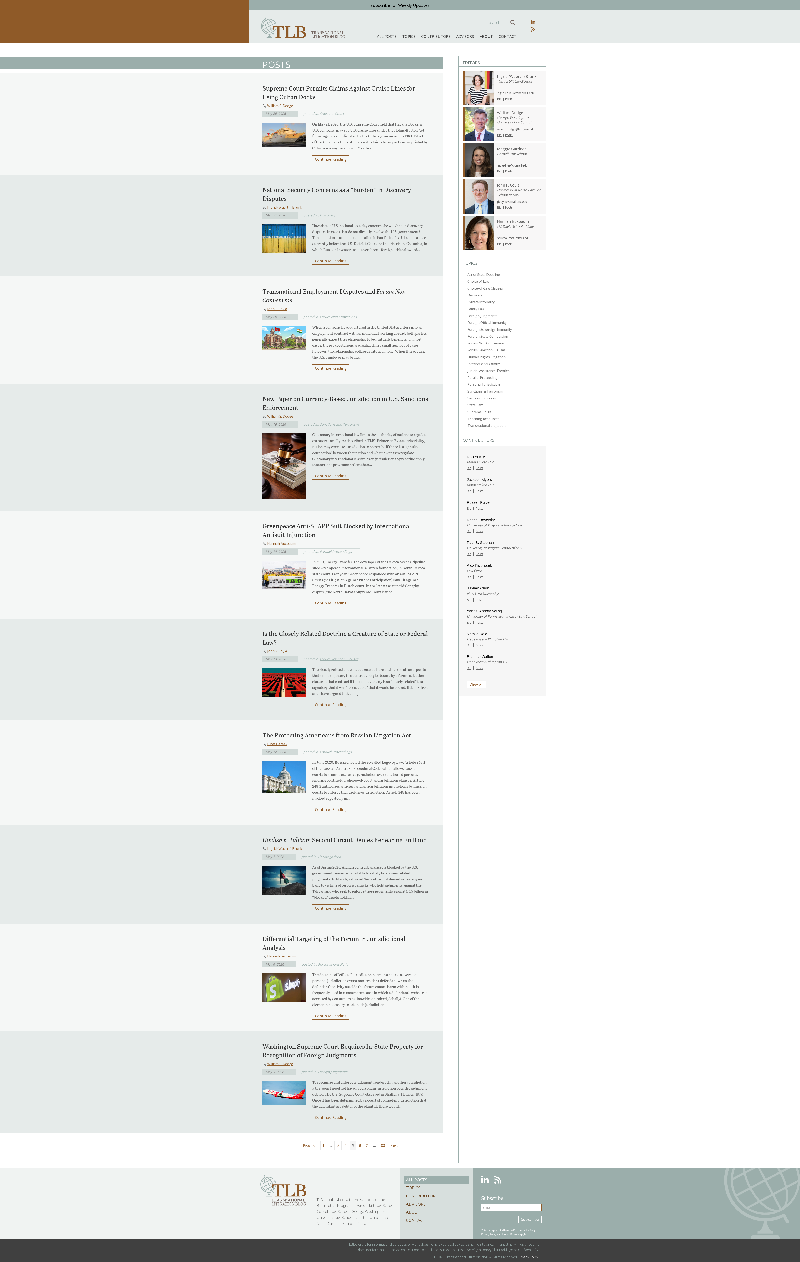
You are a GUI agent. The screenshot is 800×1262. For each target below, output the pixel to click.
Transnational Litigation (487, 425)
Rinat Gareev (277, 744)
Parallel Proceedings (336, 551)
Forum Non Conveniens (338, 317)
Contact (507, 36)
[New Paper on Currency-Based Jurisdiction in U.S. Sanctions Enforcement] (284, 464)
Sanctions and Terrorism (339, 424)
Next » (395, 1145)
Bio (499, 99)
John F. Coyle (277, 309)
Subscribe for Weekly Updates (400, 5)
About (486, 36)
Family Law (476, 309)
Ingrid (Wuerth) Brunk (284, 207)
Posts (509, 99)
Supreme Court (332, 113)
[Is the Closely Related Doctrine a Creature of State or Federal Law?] (284, 681)
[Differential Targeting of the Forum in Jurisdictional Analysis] (284, 986)
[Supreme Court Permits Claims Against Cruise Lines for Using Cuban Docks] (284, 133)
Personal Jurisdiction (334, 964)
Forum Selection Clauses (339, 659)
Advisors (465, 36)
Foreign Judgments (333, 1071)
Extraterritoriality (481, 302)
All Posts (386, 36)
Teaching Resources (483, 419)
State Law (475, 405)
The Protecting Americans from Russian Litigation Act (336, 735)
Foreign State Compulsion (488, 336)
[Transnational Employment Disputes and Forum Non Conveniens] (284, 336)
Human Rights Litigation (487, 357)
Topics (408, 36)
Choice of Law (478, 281)
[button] (512, 22)
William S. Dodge (280, 105)
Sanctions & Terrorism (485, 391)
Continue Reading (331, 159)
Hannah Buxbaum (281, 543)
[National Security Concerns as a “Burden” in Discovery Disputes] (284, 237)
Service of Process (482, 398)
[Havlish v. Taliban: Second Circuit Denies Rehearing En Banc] (284, 879)
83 (383, 1145)
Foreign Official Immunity (487, 322)
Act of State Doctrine (484, 274)
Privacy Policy (489, 1234)
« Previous (309, 1145)
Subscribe (530, 1219)
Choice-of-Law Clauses (485, 288)
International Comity (484, 364)
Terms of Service (511, 1234)
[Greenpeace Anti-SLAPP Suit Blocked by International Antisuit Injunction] (284, 573)
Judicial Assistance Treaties (489, 370)
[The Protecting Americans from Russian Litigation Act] (284, 775)
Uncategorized (329, 856)
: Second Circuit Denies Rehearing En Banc (344, 840)
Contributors (435, 36)
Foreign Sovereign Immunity (490, 329)
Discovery (327, 215)
